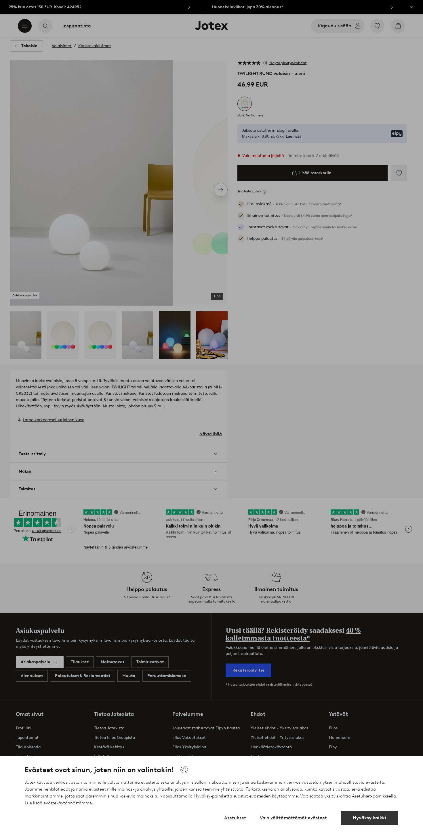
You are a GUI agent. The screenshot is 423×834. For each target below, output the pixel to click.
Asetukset (235, 817)
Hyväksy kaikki (369, 817)
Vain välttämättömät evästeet (293, 817)
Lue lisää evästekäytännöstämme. (59, 803)
